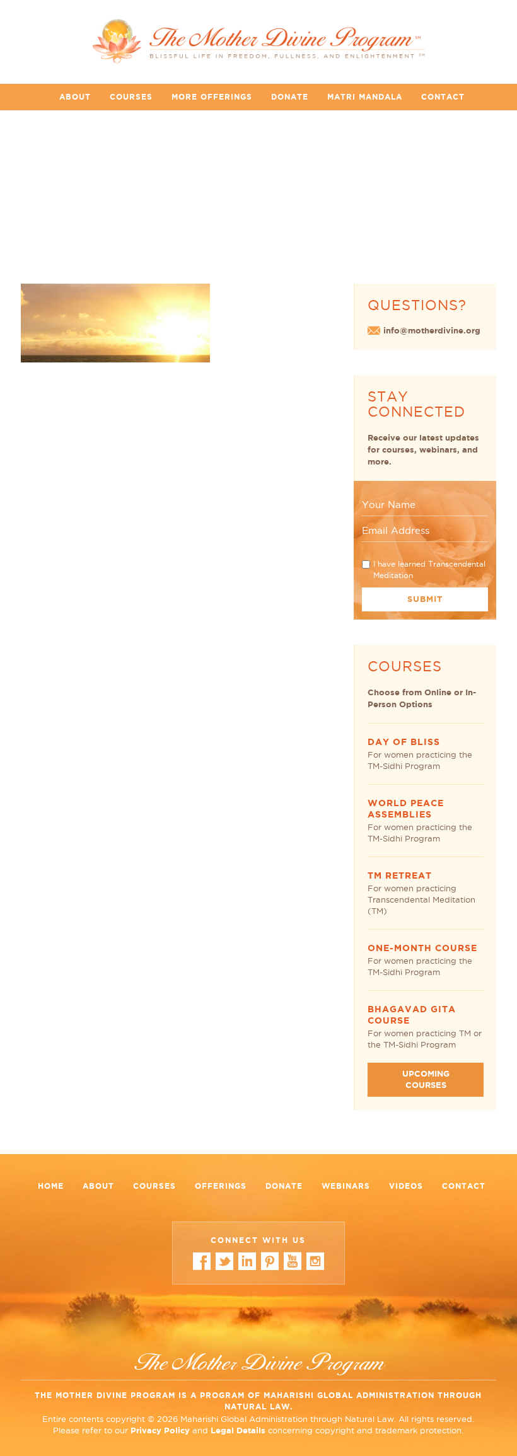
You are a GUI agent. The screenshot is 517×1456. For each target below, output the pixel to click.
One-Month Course (422, 948)
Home (51, 1186)
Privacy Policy (160, 1430)
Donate (289, 97)
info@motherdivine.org (431, 330)
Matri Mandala (364, 97)
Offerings (221, 1186)
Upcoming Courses (426, 1079)
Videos (406, 1186)
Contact (443, 97)
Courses (131, 97)
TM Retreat (400, 875)
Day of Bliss (404, 742)
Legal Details (238, 1430)
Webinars (346, 1186)
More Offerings (211, 97)
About (75, 97)
